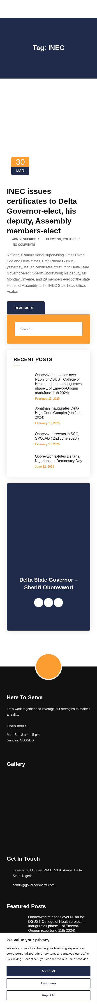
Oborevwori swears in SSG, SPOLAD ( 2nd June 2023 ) (57, 436)
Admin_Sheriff (24, 239)
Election (53, 239)
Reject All (48, 995)
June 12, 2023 (44, 466)
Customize (48, 983)
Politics (69, 239)
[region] (48, 968)
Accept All (48, 971)
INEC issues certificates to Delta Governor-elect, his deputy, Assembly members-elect (42, 211)
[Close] (92, 937)
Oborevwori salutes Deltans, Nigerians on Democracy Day (58, 458)
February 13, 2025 (47, 398)
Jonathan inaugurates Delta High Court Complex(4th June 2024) (59, 412)
